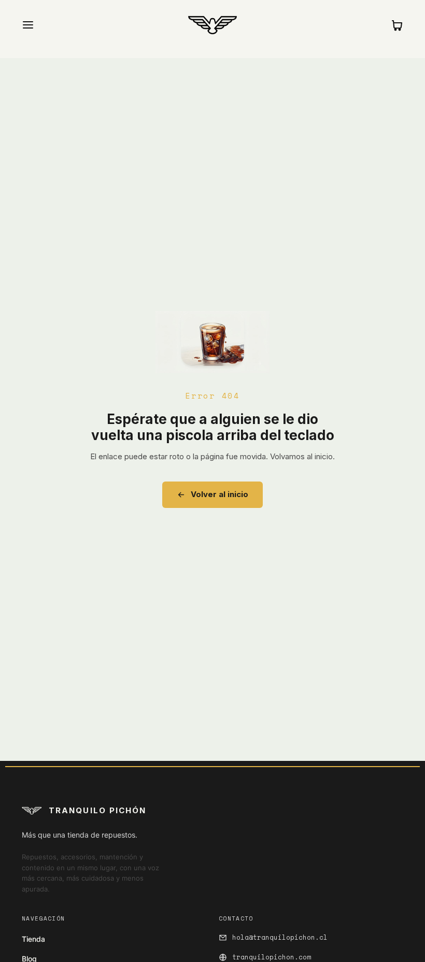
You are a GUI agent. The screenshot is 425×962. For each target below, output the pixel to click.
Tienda (33, 939)
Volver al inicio (219, 494)
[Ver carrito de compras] (397, 25)
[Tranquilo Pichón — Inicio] (212, 25)
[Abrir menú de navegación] (28, 25)
